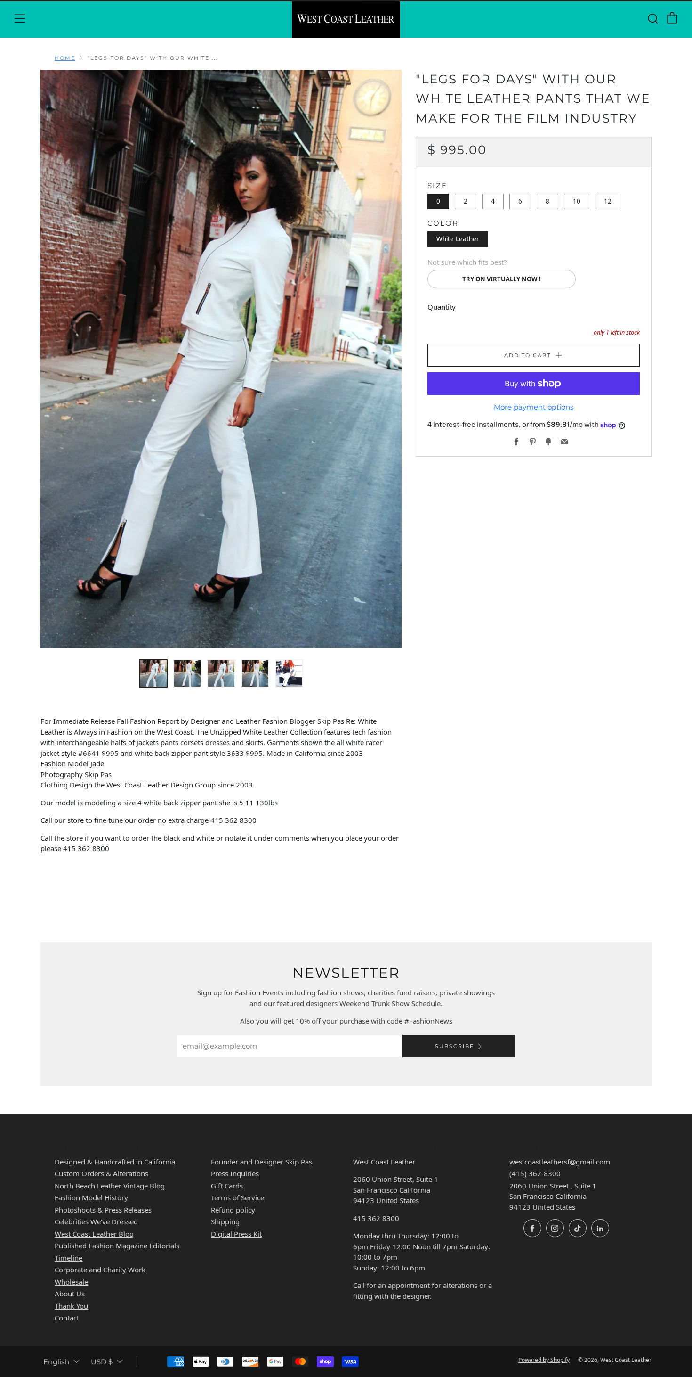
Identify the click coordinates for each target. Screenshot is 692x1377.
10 (576, 201)
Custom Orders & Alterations (101, 1173)
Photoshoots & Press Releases (103, 1209)
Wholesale (71, 1282)
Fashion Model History (91, 1197)
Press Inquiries (235, 1173)
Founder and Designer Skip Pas (261, 1161)
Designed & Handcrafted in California (115, 1161)
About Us (70, 1293)
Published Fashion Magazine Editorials (117, 1245)
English (56, 1361)
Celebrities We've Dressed (96, 1221)
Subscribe (454, 1046)
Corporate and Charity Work (100, 1269)
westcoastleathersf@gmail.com (559, 1161)
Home (65, 58)
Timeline (68, 1257)
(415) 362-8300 (535, 1173)
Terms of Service (237, 1197)
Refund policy (233, 1209)
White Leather (457, 239)
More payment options (533, 406)
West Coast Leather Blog (94, 1233)
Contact (67, 1317)
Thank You (71, 1306)
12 (608, 201)
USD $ (102, 1361)
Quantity (441, 306)
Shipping (225, 1221)
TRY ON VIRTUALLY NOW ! (501, 279)
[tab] (153, 673)
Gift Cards (227, 1185)
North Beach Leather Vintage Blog (110, 1185)
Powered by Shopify (544, 1360)
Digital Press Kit (236, 1233)
